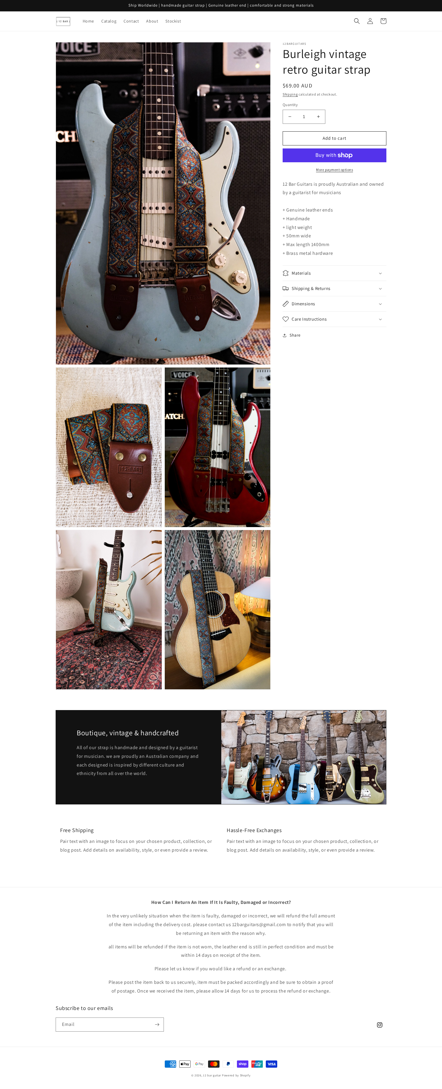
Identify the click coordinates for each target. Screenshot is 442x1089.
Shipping (290, 94)
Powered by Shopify (236, 1075)
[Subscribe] (157, 1024)
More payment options (334, 169)
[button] (357, 21)
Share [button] (295, 335)
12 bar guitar (212, 1075)
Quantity (290, 104)
